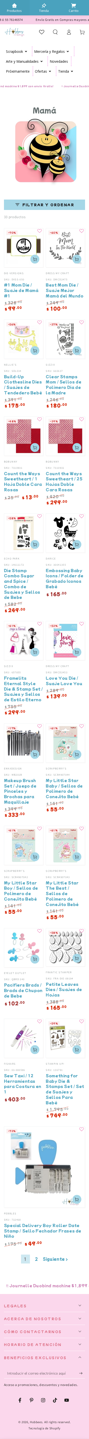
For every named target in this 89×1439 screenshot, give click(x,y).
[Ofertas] (50, 71)
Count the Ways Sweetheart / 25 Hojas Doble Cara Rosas (64, 481)
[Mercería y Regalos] (68, 51)
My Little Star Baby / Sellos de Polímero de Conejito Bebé (64, 788)
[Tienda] (44, 5)
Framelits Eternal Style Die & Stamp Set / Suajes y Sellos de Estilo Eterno (23, 688)
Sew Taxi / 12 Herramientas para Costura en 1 (22, 1083)
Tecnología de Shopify (44, 1428)
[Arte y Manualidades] (42, 61)
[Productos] (14, 5)
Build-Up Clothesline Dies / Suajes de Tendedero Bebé (23, 384)
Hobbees (36, 1422)
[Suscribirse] (82, 1373)
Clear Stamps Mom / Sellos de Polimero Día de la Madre (63, 384)
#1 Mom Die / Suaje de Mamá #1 (21, 290)
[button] (55, 32)
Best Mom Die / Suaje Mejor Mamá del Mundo (64, 290)
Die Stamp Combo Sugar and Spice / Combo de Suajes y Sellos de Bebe (22, 584)
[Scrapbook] (26, 51)
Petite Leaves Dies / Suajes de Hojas (64, 989)
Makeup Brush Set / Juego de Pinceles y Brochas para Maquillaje (20, 791)
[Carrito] (73, 5)
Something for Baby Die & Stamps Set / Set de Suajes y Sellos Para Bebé (65, 1089)
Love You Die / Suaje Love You (64, 680)
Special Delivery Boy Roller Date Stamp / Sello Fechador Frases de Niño (42, 1231)
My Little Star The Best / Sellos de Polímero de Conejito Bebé (62, 893)
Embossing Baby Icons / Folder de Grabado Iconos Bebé (64, 578)
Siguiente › (55, 1259)
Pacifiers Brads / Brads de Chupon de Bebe (23, 990)
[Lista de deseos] (42, 32)
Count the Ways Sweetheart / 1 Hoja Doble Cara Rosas (23, 481)
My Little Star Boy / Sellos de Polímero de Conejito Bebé (21, 890)
